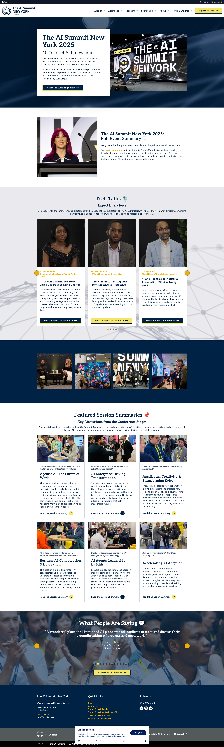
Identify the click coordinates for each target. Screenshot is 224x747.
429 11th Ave (43, 714)
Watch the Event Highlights (60, 87)
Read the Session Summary (54, 513)
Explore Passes (206, 10)
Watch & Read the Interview (58, 320)
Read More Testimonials (109, 672)
